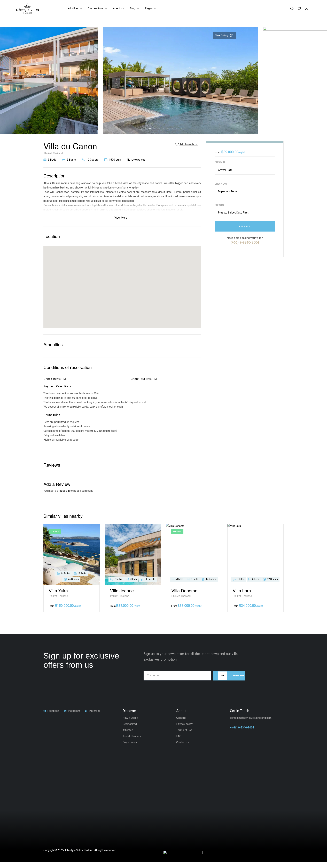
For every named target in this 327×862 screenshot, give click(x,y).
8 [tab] (176, 128)
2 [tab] (150, 128)
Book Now (244, 226)
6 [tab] (167, 128)
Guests (219, 205)
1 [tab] (145, 128)
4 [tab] (159, 128)
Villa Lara (242, 590)
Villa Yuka (58, 590)
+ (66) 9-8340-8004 (242, 728)
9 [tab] (181, 128)
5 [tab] (163, 128)
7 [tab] (172, 128)
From (217, 152)
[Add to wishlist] (91, 532)
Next (271, 81)
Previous (54, 81)
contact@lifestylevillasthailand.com (250, 718)
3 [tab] (154, 128)
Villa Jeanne (122, 590)
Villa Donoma (184, 590)
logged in (64, 491)
